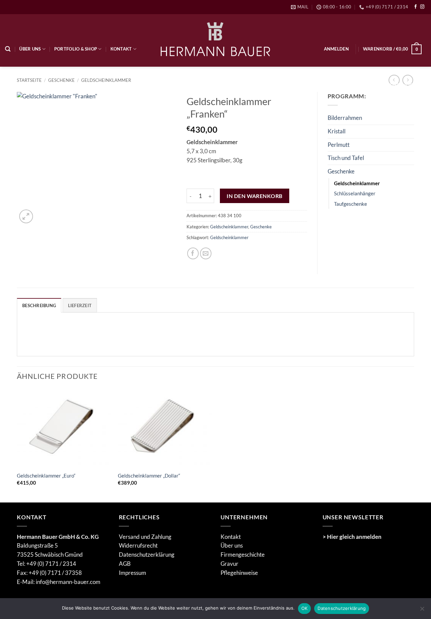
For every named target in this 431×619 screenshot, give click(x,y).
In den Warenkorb (255, 196)
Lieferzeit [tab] (80, 305)
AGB (125, 563)
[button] (336, 49)
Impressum (132, 572)
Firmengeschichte (243, 554)
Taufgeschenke (350, 204)
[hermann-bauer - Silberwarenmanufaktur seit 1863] (215, 40)
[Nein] (422, 610)
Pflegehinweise (239, 572)
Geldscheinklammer (229, 226)
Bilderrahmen (345, 117)
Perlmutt (339, 144)
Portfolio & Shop (75, 49)
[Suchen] (7, 49)
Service (18, 85)
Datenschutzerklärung (146, 554)
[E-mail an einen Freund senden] (206, 253)
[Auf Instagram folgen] (422, 7)
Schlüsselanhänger (354, 193)
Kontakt (121, 49)
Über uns (30, 49)
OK (304, 608)
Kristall (336, 131)
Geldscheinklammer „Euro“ (46, 476)
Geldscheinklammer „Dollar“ (149, 476)
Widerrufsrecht (138, 545)
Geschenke (261, 226)
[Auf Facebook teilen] (193, 253)
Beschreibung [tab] (39, 305)
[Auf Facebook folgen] (415, 7)
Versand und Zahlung (145, 536)
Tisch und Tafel (346, 157)
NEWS (47, 85)
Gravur (229, 563)
